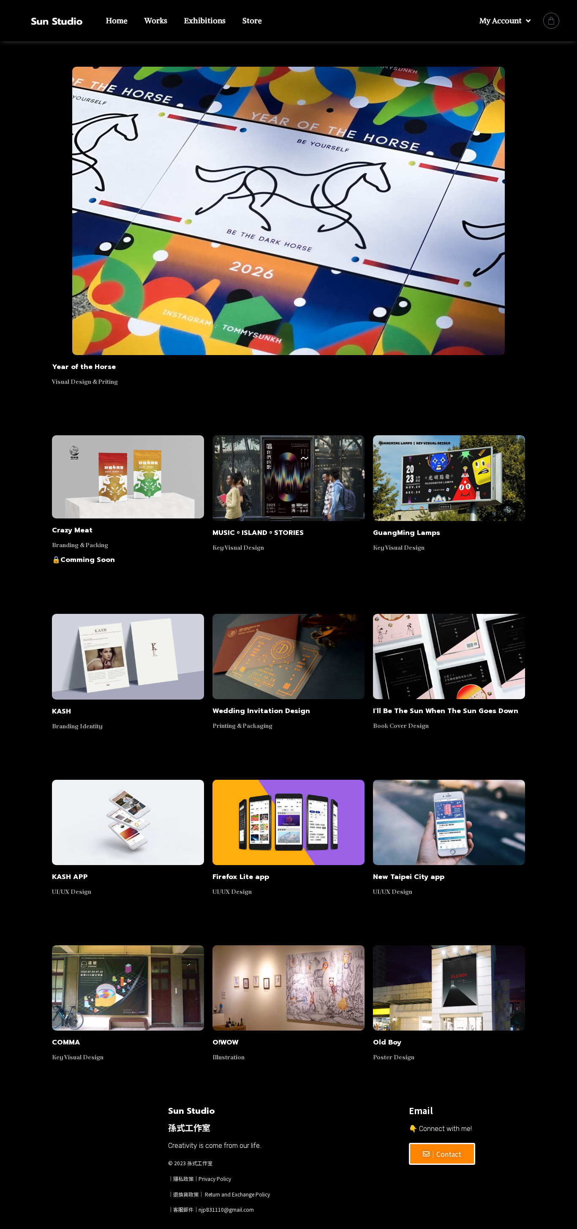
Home (117, 20)
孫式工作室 (199, 1163)
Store (252, 20)
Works (155, 20)
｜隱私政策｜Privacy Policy (199, 1178)
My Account (500, 20)
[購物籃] (551, 21)
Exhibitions (205, 20)
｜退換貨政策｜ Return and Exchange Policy (219, 1194)
